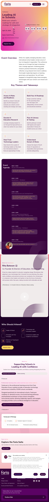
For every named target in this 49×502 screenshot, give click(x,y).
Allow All (43, 474)
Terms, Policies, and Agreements (8, 483)
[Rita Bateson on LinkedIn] (16, 266)
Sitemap (19, 480)
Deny (35, 474)
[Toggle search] (30, 4)
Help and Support (20, 483)
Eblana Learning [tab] (21, 373)
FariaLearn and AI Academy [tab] (9, 373)
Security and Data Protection (7, 485)
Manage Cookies (4, 480)
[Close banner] (46, 455)
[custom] (34, 481)
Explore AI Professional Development (11, 404)
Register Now (7, 43)
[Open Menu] (43, 4)
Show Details (17, 474)
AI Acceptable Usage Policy (22, 485)
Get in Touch (5, 448)
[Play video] (24, 296)
